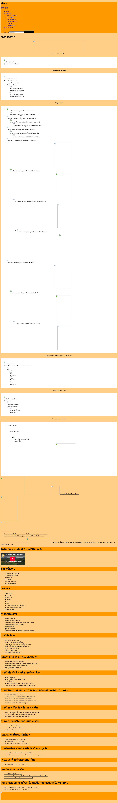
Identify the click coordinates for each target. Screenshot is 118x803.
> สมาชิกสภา (7, 595)
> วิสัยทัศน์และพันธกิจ (10, 581)
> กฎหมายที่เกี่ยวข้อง (10, 583)
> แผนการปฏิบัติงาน (9, 618)
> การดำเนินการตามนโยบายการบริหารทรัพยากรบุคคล (19, 696)
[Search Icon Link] (4, 29)
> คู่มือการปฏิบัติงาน (9, 628)
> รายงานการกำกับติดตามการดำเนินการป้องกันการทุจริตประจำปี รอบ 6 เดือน (26, 776)
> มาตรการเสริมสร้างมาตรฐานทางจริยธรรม (16, 789)
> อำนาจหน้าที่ (8, 577)
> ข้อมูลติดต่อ (7, 579)
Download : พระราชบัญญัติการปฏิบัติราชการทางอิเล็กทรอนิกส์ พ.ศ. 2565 (24, 536)
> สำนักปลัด (7, 599)
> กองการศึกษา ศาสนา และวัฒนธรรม (14, 605)
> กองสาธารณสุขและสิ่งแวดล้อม (13, 607)
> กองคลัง (6, 601)
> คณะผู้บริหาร (8, 593)
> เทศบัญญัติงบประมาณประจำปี (13, 667)
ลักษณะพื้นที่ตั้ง (11, 19)
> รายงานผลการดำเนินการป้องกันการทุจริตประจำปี (18, 778)
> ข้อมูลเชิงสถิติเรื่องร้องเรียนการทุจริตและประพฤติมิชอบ (20, 714)
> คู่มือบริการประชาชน (10, 650)
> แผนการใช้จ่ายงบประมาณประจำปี (14, 661)
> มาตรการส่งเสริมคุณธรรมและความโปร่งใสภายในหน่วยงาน (21, 787)
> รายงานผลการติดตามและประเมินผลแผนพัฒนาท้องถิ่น (19, 630)
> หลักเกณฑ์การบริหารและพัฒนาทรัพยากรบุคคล (18, 698)
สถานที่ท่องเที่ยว (11, 25)
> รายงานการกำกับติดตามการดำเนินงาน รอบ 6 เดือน (19, 622)
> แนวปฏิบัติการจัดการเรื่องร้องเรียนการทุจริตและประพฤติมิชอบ (22, 712)
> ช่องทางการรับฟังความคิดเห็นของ (14, 642)
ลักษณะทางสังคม (12, 21)
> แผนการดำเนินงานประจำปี (12, 620)
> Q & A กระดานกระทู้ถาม (11, 648)
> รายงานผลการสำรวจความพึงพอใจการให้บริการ (18, 644)
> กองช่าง (6, 603)
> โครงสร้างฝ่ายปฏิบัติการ (11, 575)
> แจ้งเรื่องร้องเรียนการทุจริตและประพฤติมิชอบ (17, 716)
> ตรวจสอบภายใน (9, 609)
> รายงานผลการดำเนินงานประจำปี (14, 624)
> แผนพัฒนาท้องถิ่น (9, 626)
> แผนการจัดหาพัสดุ (9, 677)
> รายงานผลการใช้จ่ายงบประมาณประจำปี (16, 665)
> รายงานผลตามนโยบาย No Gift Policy (15, 739)
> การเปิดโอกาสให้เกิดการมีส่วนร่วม (14, 728)
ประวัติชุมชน (10, 17)
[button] (4, 8)
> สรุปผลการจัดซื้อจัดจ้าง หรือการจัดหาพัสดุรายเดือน (18, 683)
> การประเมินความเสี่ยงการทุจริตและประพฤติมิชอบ (18, 753)
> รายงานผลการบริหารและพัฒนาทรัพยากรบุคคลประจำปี (20, 700)
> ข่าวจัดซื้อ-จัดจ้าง (9, 681)
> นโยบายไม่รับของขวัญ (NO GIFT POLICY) (16, 743)
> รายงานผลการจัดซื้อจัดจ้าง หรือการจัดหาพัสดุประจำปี (19, 685)
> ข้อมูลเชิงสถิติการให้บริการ (12, 640)
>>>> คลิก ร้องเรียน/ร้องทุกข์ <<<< (69, 494)
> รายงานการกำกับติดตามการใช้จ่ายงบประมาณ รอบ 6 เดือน (21, 663)
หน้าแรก (6, 11)
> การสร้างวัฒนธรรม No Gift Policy (14, 741)
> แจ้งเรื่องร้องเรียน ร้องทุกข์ (12, 730)
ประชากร (9, 23)
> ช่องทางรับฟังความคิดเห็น (12, 726)
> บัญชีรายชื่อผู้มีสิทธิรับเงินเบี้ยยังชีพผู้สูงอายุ (16, 646)
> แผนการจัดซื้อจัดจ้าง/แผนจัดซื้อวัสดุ (14, 679)
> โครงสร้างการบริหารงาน (11, 573)
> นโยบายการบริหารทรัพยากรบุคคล (14, 694)
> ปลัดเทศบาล (8, 597)
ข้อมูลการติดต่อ (8, 27)
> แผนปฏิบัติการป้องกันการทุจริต (13, 774)
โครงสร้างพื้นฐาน (12, 15)
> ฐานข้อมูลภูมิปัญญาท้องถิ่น (12, 652)
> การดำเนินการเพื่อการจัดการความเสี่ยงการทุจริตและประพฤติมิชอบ (23, 755)
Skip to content (4, 7)
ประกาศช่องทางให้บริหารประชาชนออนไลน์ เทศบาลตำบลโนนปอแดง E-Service (26, 534)
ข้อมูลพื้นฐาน (7, 13)
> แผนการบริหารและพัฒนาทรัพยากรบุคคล (16, 702)
